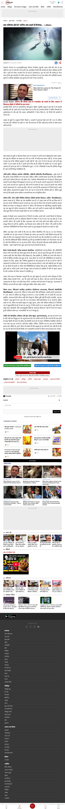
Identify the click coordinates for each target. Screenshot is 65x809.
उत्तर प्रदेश (7, 636)
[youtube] (34, 626)
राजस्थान (7, 665)
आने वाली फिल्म (8, 709)
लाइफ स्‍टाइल (37, 379)
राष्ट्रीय (6, 642)
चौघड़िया (7, 789)
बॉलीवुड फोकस (8, 711)
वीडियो (8, 549)
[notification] (62, 2)
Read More (18, 357)
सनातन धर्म (7, 736)
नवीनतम (8, 578)
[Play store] (59, 2)
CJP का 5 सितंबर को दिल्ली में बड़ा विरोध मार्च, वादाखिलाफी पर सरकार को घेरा (8, 544)
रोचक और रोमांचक (22, 382)
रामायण (6, 741)
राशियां (6, 775)
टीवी (6, 720)
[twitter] (30, 626)
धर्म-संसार (45, 379)
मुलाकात (7, 723)
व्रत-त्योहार (7, 747)
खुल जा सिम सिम (9, 706)
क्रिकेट (42, 7)
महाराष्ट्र (6, 662)
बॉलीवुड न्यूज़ (8, 689)
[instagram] (38, 626)
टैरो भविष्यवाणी (8, 784)
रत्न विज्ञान (7, 798)
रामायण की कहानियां (9, 382)
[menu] (2, 2)
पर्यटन (6, 703)
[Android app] (10, 616)
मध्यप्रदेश (7, 653)
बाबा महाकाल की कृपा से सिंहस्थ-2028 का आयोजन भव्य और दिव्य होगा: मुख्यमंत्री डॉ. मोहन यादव (8, 590)
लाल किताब (7, 778)
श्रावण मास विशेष (34, 7)
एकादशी (6, 730)
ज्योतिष (49, 7)
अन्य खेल (7, 760)
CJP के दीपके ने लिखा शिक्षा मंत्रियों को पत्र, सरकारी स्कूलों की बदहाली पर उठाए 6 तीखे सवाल (20, 544)
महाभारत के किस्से (55, 379)
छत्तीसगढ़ (7, 656)
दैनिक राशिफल (8, 767)
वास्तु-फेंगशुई (7, 781)
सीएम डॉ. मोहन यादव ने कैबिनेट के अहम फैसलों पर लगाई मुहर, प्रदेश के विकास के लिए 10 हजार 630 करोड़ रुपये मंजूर (20, 590)
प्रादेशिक (7, 651)
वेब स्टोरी (7, 694)
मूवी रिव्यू (7, 697)
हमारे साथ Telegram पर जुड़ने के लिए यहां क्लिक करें (48, 365)
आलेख (6, 700)
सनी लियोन (7, 717)
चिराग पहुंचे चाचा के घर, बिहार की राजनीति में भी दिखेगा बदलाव (32, 375)
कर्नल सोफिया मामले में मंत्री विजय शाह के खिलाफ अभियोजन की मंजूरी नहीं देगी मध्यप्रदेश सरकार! (33, 590)
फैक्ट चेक (7, 676)
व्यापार (6, 679)
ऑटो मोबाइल (8, 670)
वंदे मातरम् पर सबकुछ (20, 7)
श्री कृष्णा (7, 738)
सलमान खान (7, 714)
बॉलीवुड (9, 7)
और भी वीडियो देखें (9, 552)
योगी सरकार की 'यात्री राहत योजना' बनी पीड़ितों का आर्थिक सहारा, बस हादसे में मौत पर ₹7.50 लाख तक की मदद (45, 590)
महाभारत (7, 744)
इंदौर (6, 648)
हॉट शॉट (6, 692)
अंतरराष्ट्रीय (19, 21)
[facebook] (26, 626)
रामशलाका (7, 787)
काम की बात (8, 668)
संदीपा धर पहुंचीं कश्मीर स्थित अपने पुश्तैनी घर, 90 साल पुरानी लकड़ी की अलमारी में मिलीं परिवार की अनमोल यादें (33, 544)
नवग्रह (6, 795)
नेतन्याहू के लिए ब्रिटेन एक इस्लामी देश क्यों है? (45, 544)
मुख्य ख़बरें (11, 21)
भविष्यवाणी (7, 733)
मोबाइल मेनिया (10, 595)
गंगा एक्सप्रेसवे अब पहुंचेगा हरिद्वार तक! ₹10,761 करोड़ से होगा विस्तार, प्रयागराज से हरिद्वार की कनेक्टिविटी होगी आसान (57, 590)
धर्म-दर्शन (7, 750)
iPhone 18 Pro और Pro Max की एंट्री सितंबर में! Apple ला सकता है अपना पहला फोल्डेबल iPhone (27, 606)
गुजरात (6, 659)
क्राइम (6, 673)
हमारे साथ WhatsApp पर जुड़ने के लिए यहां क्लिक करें (17, 365)
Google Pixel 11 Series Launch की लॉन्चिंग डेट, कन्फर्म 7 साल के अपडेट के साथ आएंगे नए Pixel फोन (51, 606)
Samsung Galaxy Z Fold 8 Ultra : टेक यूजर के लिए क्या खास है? (10, 606)
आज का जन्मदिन (9, 770)
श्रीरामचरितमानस (58, 7)
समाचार (3, 7)
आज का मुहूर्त (8, 772)
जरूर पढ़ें (8, 532)
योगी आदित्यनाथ (8, 634)
